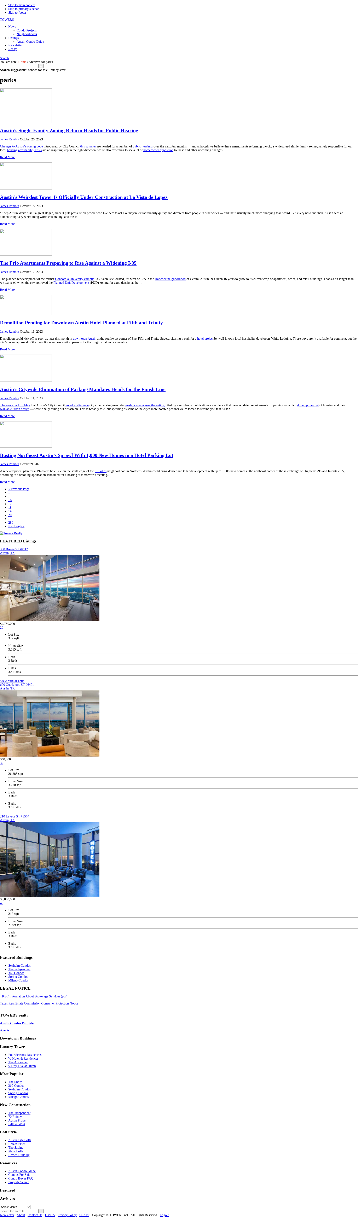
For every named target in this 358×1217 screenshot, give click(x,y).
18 (10, 507)
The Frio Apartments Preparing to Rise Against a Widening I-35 (68, 263)
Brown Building (19, 1155)
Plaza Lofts (15, 1151)
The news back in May (15, 405)
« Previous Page (18, 489)
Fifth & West (16, 1124)
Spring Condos (18, 976)
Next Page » (16, 526)
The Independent (19, 969)
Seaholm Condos (19, 965)
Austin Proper (17, 1120)
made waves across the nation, (145, 405)
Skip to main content (21, 5)
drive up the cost (308, 405)
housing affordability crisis (24, 150)
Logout (164, 1215)
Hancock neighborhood (170, 279)
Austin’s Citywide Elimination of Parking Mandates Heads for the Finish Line (83, 389)
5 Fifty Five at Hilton (22, 1066)
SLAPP (84, 1215)
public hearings (143, 146)
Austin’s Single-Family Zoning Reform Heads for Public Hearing (69, 130)
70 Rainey (15, 1116)
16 (10, 500)
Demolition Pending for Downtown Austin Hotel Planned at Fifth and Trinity (81, 322)
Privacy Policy (67, 1215)
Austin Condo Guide (22, 1171)
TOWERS (7, 19)
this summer (88, 146)
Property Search (18, 1182)
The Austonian (18, 1062)
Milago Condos (18, 980)
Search (4, 58)
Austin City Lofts (19, 1140)
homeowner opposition (158, 150)
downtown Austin (84, 338)
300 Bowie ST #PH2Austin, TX (14, 551)
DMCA (50, 1215)
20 (10, 515)
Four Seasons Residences (24, 1054)
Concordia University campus (74, 279)
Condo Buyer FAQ (21, 1178)
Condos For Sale (19, 1174)
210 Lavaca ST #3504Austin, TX (14, 818)
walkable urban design (14, 409)
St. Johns (100, 471)
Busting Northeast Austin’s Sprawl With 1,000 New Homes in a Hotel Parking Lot (86, 455)
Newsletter (7, 1215)
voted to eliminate (77, 405)
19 (10, 511)
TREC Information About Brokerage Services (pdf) (33, 996)
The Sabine (15, 1147)
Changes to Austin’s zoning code (21, 146)
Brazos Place (16, 1144)
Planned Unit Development (71, 282)
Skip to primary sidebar (23, 9)
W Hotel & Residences (23, 1058)
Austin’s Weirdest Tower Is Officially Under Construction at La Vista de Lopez (84, 197)
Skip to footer (17, 12)
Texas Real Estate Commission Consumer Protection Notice (39, 1003)
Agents (4, 1030)
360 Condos (16, 973)
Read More (7, 157)
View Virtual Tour (12, 681)
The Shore (15, 1082)
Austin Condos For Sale (17, 1023)
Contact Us (35, 1215)
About (21, 1215)
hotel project (205, 338)
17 (10, 504)
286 (10, 522)
